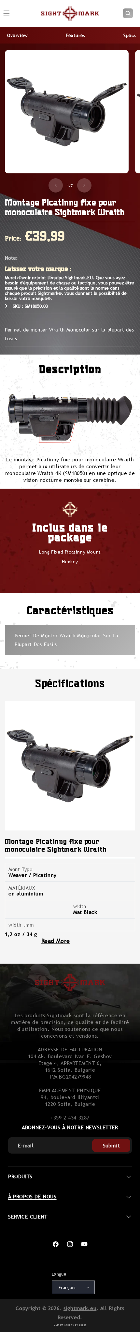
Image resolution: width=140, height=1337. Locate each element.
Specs (129, 35)
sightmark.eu (79, 1308)
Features (75, 35)
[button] (128, 13)
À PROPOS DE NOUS (32, 1196)
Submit (111, 1146)
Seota (83, 1324)
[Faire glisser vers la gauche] (56, 185)
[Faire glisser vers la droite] (84, 185)
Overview (17, 35)
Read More (55, 940)
